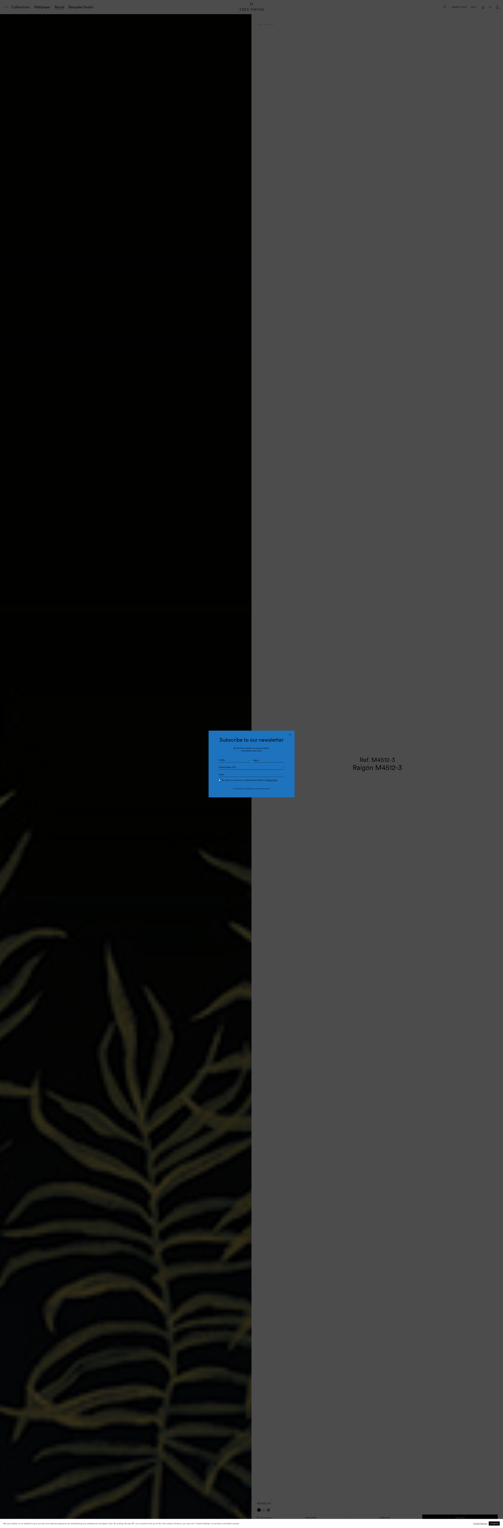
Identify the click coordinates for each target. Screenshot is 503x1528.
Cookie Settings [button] (480, 1523)
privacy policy (265, 788)
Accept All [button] (494, 1523)
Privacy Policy (271, 780)
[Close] (290, 734)
